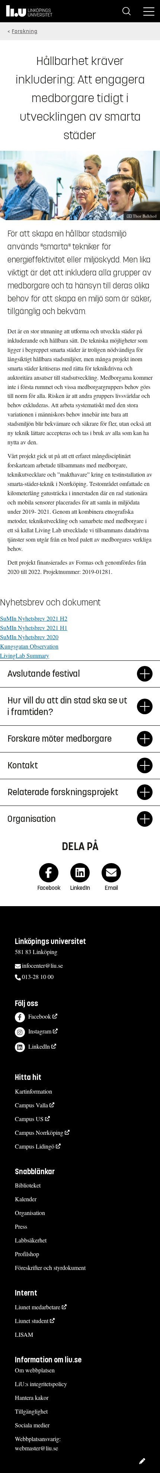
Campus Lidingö (34, 1146)
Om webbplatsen (35, 1370)
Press (21, 1226)
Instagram (39, 1031)
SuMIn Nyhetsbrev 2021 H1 (33, 627)
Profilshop (27, 1254)
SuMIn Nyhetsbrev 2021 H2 (33, 618)
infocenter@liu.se (42, 965)
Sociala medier (32, 1425)
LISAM (24, 1334)
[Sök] (126, 11)
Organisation (30, 1212)
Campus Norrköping (39, 1132)
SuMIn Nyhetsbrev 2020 (29, 637)
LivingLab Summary (24, 655)
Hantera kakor (31, 1397)
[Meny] (149, 11)
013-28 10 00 (38, 976)
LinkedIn (39, 1046)
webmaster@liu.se (36, 1448)
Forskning (25, 31)
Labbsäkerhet (31, 1240)
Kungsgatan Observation (29, 646)
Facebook (39, 1016)
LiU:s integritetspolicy (41, 1384)
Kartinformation (33, 1091)
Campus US (29, 1119)
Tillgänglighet (31, 1411)
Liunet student (31, 1321)
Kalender (25, 1199)
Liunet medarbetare (37, 1307)
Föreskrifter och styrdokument (50, 1267)
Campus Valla (31, 1105)
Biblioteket (28, 1185)
